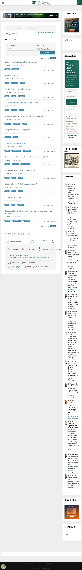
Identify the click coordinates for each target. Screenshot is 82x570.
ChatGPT (8, 123)
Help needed (27, 150)
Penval (71, 226)
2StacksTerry (11, 79)
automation (17, 123)
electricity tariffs (25, 164)
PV (13, 204)
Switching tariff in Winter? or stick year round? (21, 184)
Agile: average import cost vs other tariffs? (20, 170)
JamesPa (72, 289)
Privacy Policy (35, 568)
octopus (14, 109)
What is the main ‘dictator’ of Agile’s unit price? (21, 62)
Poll (7, 96)
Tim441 (9, 92)
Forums (10, 28)
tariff (23, 82)
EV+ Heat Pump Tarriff (13, 76)
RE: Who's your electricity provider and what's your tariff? (72, 188)
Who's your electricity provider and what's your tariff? (34, 257)
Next (52, 58)
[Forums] (7, 33)
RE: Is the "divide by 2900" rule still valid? (73, 477)
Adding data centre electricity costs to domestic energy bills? (26, 157)
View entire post (48, 70)
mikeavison (10, 201)
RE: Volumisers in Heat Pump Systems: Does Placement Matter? (73, 365)
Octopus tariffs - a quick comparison (18, 130)
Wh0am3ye (10, 146)
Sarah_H (26, 255)
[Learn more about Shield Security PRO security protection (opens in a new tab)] (3, 566)
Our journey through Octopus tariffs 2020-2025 (21, 103)
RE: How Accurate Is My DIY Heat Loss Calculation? (73, 234)
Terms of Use (45, 568)
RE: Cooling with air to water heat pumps (73, 296)
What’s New (20, 28)
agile (7, 82)
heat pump (15, 82)
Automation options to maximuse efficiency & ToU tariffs (24, 116)
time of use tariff (16, 150)
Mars (8, 216)
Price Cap (16, 164)
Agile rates (15, 69)
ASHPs (7, 220)
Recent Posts (32, 28)
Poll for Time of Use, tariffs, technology (19, 89)
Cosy (21, 177)
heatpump (21, 204)
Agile (7, 177)
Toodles (9, 65)
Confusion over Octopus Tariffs (16, 198)
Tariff (7, 109)
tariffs (7, 69)
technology (22, 96)
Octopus (8, 136)
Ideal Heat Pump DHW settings (16, 143)
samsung (27, 220)
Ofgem (7, 164)
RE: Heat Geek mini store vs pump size (72, 403)
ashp (22, 109)
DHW (7, 150)
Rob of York (73, 356)
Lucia (8, 160)
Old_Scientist (73, 202)
